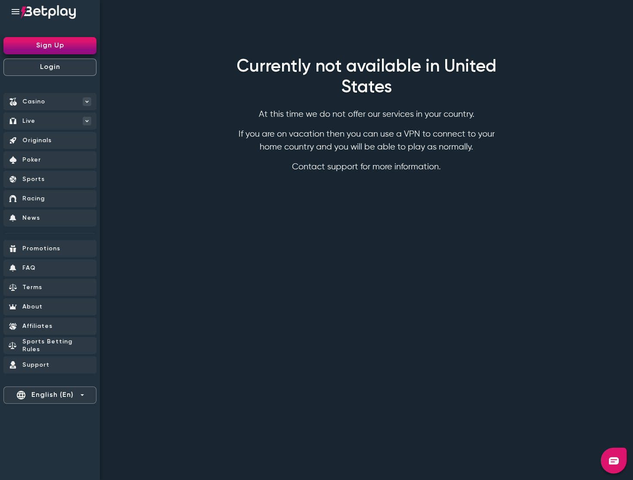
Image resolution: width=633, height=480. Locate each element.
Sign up (50, 45)
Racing (33, 199)
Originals (37, 140)
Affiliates (37, 326)
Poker (31, 160)
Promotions (41, 249)
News (31, 218)
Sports (33, 179)
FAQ (29, 268)
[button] (614, 461)
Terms (32, 287)
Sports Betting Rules (47, 345)
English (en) (45, 395)
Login (50, 67)
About (32, 307)
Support (36, 365)
